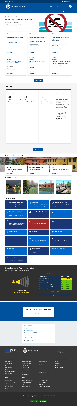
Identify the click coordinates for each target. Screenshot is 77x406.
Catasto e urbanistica (26, 371)
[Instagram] (57, 6)
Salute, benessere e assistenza (44, 368)
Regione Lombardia (9, 1)
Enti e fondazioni (8, 367)
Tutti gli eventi (37, 149)
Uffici (6, 365)
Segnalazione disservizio (26, 382)
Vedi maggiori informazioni (55, 295)
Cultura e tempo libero (26, 363)
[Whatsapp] (60, 6)
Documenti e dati (8, 373)
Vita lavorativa (25, 365)
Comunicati (57, 363)
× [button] (75, 393)
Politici (6, 369)
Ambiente (40, 366)
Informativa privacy (42, 382)
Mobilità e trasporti (25, 374)
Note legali (41, 384)
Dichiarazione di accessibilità (44, 386)
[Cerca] (70, 6)
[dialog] (38, 399)
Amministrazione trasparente (44, 380)
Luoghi (56, 371)
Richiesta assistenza (26, 386)
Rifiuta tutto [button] (43, 401)
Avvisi (8, 16)
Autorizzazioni (41, 371)
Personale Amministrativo (10, 371)
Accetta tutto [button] (34, 401)
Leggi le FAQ (24, 384)
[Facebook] (54, 6)
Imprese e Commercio (26, 367)
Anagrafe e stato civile (26, 361)
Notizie (33, 57)
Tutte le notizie (38, 80)
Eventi (56, 373)
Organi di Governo (8, 361)
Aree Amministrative (9, 363)
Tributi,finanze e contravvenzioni (45, 364)
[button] (38, 404)
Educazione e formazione (43, 361)
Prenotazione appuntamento (27, 380)
